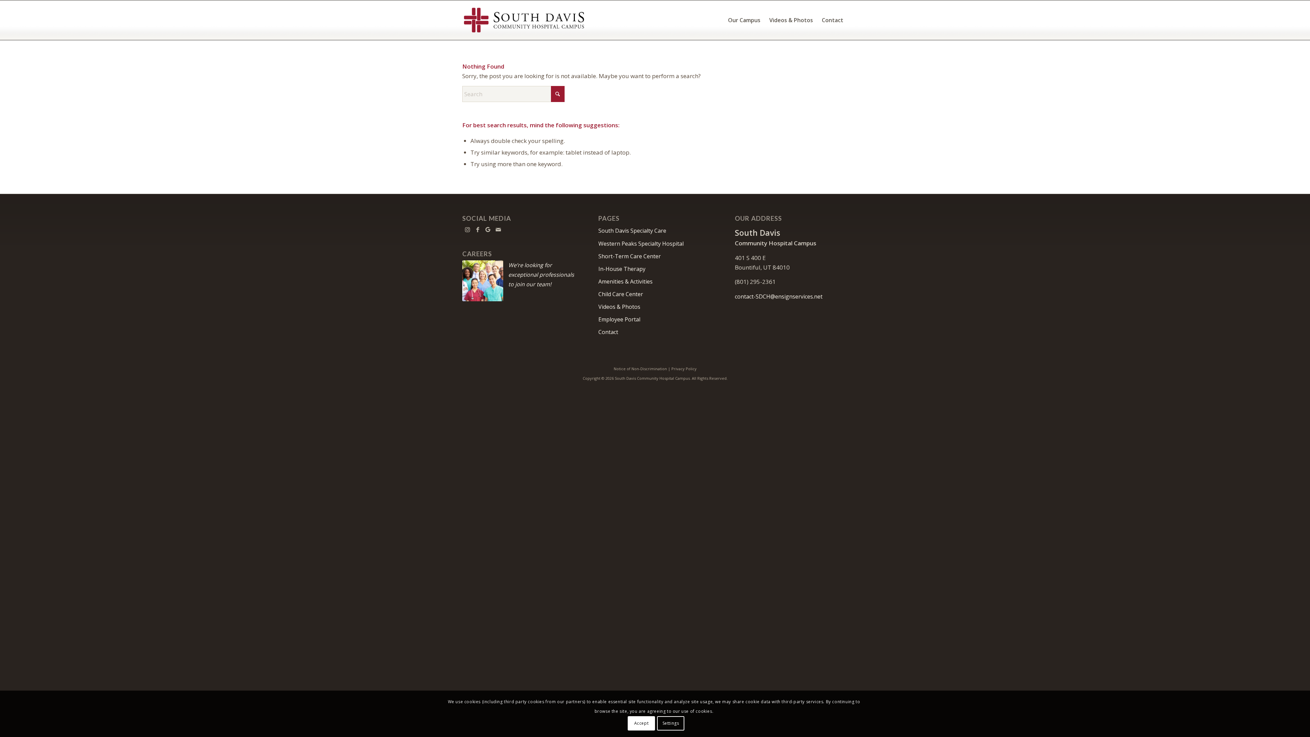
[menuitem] (744, 20)
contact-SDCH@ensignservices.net (779, 296)
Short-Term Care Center (629, 256)
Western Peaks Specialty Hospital (641, 243)
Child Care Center (620, 294)
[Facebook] (477, 230)
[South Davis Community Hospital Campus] (524, 20)
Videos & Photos (619, 306)
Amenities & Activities (625, 281)
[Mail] (498, 230)
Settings (671, 723)
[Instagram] (467, 230)
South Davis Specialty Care (632, 230)
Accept (641, 723)
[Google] (488, 230)
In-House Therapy (621, 269)
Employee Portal (619, 319)
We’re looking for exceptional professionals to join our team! (541, 274)
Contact (608, 332)
